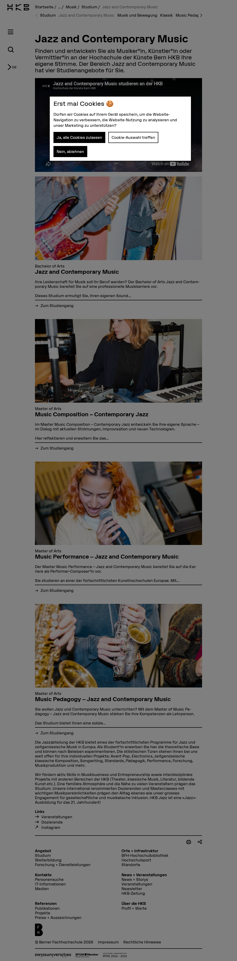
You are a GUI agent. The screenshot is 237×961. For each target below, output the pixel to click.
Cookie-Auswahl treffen (133, 137)
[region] (120, 128)
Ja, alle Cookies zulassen (79, 137)
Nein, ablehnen (70, 151)
